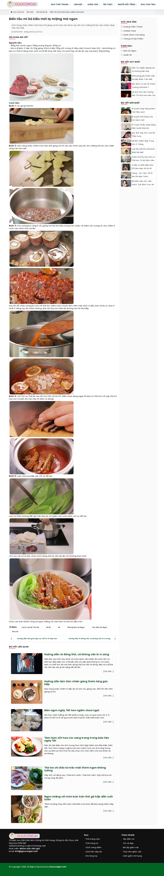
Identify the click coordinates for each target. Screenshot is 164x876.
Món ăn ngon (130, 51)
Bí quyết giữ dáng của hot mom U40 (142, 118)
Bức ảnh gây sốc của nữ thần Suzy (143, 134)
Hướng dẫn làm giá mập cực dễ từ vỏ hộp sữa (37, 638)
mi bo (48, 627)
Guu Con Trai (148, 5)
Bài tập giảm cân (131, 848)
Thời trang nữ (91, 843)
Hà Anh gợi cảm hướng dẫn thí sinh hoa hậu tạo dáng (144, 95)
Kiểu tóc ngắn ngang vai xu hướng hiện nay (143, 69)
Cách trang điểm (93, 848)
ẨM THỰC (108, 5)
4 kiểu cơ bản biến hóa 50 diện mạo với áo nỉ (142, 167)
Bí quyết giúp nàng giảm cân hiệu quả (143, 110)
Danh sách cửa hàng (134, 35)
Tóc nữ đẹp (128, 843)
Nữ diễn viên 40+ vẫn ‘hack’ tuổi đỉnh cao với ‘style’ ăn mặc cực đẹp (143, 184)
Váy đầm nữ (128, 839)
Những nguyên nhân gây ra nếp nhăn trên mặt (143, 77)
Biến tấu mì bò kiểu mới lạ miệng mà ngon (67, 12)
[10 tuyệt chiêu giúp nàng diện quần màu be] (126, 129)
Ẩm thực (30, 12)
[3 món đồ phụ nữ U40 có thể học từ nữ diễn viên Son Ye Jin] (126, 162)
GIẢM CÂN (93, 5)
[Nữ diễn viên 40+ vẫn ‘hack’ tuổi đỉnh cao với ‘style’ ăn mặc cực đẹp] (126, 183)
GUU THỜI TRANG (59, 5)
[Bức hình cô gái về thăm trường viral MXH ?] (126, 89)
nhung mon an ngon (76, 627)
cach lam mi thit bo (30, 627)
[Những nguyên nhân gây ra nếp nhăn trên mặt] (126, 81)
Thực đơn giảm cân (132, 852)
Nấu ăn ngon (42, 12)
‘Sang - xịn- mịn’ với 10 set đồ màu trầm (142, 175)
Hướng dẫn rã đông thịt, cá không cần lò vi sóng (89, 638)
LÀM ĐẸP (78, 5)
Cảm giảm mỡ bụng (132, 856)
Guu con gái (18, 12)
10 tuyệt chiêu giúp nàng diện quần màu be (144, 126)
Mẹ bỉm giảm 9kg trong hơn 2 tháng (143, 142)
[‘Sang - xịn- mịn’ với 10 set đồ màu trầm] (126, 177)
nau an (15, 631)
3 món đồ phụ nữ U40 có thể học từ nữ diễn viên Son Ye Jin (143, 160)
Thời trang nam (92, 839)
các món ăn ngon (99, 627)
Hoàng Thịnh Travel (133, 27)
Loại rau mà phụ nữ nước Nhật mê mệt (143, 150)
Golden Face (130, 31)
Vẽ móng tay (91, 856)
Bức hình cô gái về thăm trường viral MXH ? (144, 85)
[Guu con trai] (22, 4)
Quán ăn (128, 55)
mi (59, 627)
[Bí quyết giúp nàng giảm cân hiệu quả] (126, 113)
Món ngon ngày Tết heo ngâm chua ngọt (71, 710)
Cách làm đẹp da (93, 852)
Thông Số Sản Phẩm (133, 39)
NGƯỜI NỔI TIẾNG (126, 5)
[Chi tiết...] (108, 671)
